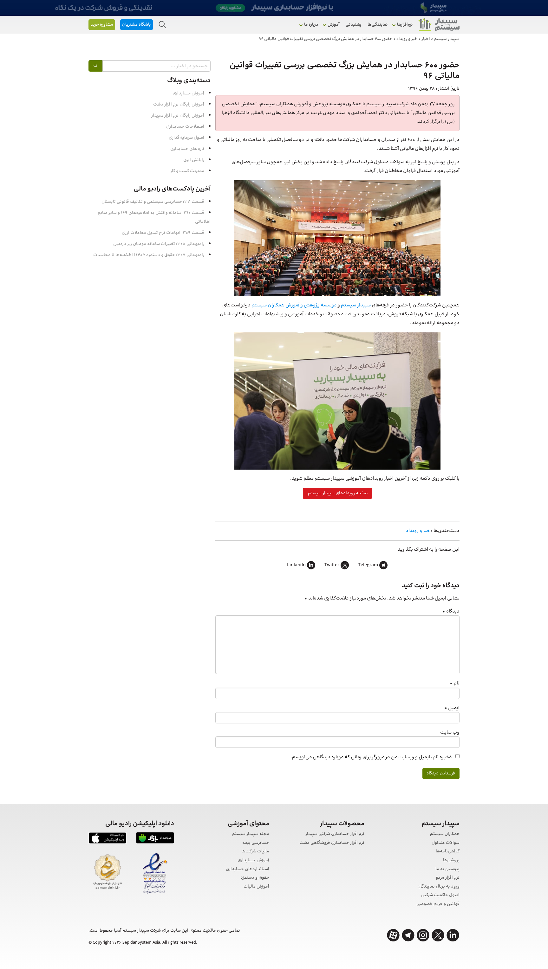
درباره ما (311, 25)
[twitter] (438, 935)
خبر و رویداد (418, 531)
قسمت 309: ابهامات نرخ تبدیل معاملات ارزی (163, 233)
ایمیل (452, 708)
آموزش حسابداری (188, 93)
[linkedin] (453, 935)
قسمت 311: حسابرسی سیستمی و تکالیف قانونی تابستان (152, 202)
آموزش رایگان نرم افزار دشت (178, 104)
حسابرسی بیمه (255, 843)
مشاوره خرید (101, 25)
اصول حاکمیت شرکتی (440, 895)
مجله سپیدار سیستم (250, 834)
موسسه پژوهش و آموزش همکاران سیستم (293, 305)
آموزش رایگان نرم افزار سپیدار (177, 115)
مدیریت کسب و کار (187, 171)
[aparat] (393, 935)
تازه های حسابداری (187, 149)
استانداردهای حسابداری (247, 869)
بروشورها (451, 860)
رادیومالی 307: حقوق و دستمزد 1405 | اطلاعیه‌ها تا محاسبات (148, 255)
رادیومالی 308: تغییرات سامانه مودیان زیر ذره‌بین (158, 244)
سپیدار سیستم (356, 305)
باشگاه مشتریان (136, 25)
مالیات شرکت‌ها (255, 852)
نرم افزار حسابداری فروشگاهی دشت (331, 843)
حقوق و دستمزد (254, 878)
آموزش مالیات (256, 887)
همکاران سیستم (445, 834)
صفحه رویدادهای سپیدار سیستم (337, 493)
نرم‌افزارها (405, 25)
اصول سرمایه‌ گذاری (186, 138)
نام (455, 683)
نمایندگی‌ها (378, 25)
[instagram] (423, 935)
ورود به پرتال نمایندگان (438, 887)
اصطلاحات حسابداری (185, 127)
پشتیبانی (353, 25)
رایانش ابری (193, 160)
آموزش (333, 25)
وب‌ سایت (450, 732)
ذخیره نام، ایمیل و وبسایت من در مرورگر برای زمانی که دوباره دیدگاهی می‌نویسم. (371, 757)
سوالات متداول (446, 843)
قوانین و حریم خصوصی (438, 904)
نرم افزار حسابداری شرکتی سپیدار (334, 834)
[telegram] (408, 935)
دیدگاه (451, 611)
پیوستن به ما (447, 869)
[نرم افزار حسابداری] (439, 25)
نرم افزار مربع (448, 878)
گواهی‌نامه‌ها (448, 852)
